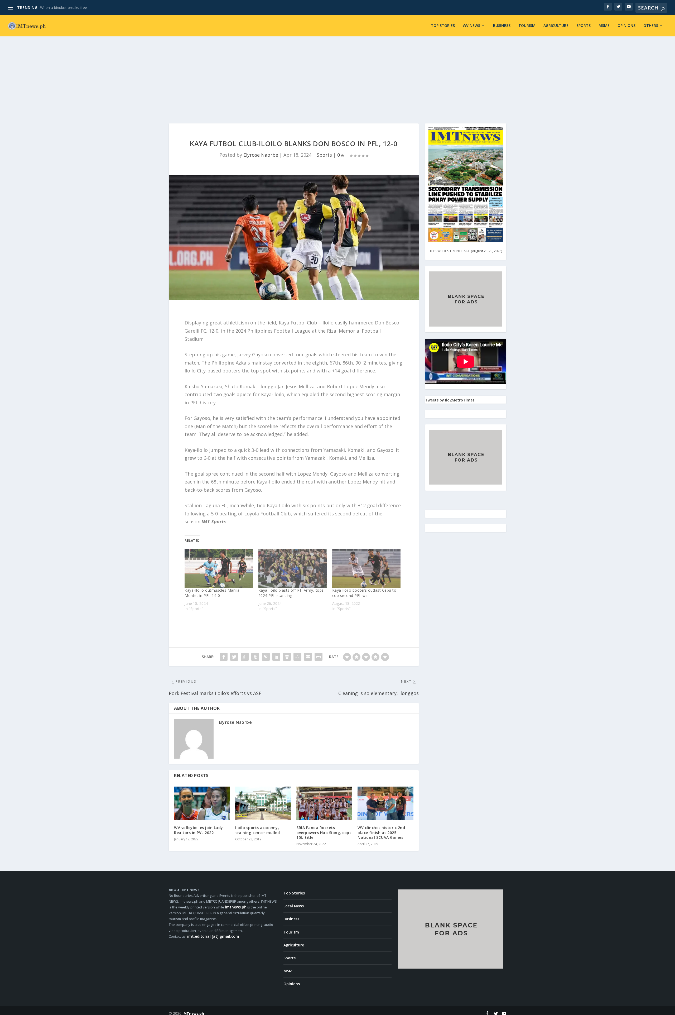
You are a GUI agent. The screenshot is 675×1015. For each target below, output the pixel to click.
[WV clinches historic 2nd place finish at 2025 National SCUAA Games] (385, 803)
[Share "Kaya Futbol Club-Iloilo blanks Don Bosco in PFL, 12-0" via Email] (308, 657)
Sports (583, 25)
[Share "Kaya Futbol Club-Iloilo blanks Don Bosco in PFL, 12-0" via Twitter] (234, 657)
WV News (471, 25)
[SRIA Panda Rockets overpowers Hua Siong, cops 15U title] (324, 803)
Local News (293, 905)
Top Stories (443, 25)
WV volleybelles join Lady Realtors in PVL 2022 (198, 830)
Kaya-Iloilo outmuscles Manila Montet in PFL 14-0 (212, 593)
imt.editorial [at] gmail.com (213, 936)
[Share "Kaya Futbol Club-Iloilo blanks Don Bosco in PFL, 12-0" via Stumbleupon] (297, 657)
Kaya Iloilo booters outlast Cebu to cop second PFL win (364, 593)
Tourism (527, 25)
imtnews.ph (236, 906)
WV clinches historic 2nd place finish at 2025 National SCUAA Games (381, 832)
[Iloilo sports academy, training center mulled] (263, 803)
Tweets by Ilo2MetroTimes (449, 400)
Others (650, 25)
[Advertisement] (337, 76)
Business (501, 25)
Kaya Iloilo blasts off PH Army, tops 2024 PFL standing (291, 593)
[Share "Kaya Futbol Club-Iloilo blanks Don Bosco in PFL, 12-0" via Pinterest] (266, 657)
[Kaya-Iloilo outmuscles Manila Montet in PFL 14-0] (219, 568)
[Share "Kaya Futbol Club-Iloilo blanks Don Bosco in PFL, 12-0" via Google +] (244, 657)
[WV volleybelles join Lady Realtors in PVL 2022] (202, 803)
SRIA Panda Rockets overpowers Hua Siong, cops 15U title (323, 832)
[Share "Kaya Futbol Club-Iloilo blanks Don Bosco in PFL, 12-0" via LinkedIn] (276, 657)
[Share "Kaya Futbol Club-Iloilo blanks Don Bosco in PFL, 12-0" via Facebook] (223, 657)
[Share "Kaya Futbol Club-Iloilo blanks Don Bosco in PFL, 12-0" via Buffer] (287, 657)
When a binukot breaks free (63, 7)
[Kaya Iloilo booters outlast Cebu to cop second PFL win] (366, 568)
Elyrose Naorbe (260, 155)
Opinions (626, 25)
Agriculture (555, 25)
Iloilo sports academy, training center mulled (257, 830)
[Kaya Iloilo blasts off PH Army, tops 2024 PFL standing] (292, 568)
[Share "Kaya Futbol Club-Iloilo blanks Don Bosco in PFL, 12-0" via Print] (318, 657)
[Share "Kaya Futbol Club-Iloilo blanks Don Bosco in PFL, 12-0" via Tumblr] (255, 657)
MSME (604, 25)
